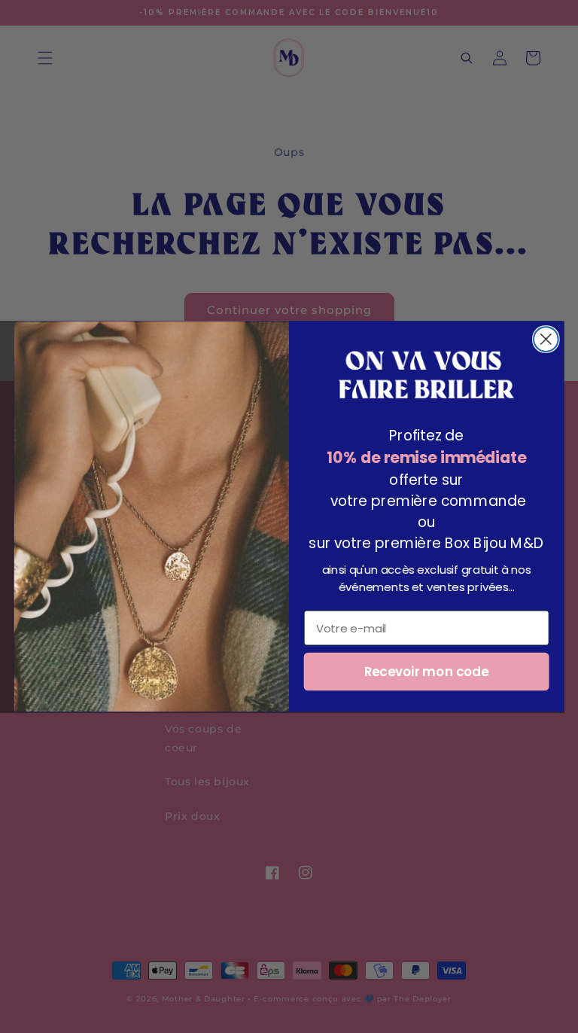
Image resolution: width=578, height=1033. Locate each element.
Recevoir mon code (426, 671)
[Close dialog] (546, 339)
